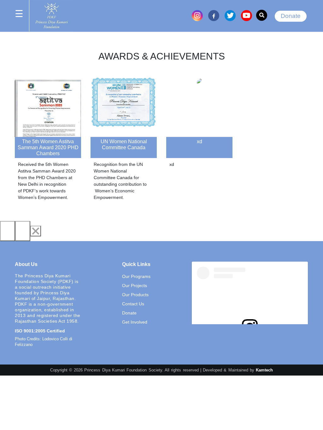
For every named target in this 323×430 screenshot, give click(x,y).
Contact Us (133, 303)
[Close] (35, 231)
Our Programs (136, 276)
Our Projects (134, 285)
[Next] (22, 231)
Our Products (135, 294)
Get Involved (134, 322)
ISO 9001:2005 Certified (40, 330)
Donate (291, 16)
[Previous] (7, 231)
